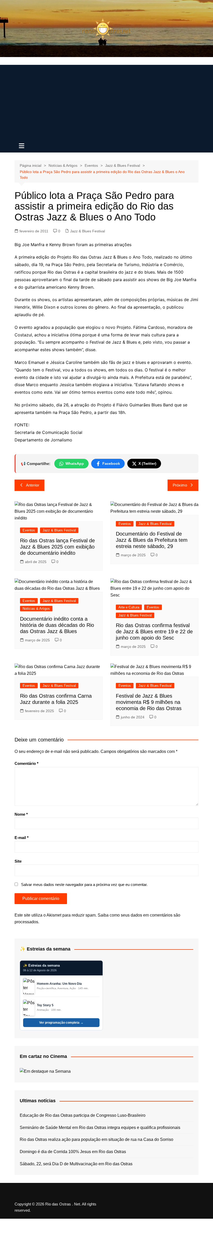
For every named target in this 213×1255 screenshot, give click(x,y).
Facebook (111, 463)
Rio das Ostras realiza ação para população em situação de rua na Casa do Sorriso (96, 1139)
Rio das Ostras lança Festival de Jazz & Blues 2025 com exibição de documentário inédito (57, 547)
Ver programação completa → (61, 1022)
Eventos (29, 530)
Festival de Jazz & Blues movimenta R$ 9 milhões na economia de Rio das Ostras (149, 702)
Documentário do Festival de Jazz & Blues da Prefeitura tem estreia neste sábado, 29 (152, 540)
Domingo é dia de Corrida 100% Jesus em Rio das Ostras (73, 1151)
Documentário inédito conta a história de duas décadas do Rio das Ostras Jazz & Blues (57, 625)
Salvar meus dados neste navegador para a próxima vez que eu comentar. (84, 884)
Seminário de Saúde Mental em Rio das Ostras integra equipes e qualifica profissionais (100, 1127)
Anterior (32, 485)
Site (18, 861)
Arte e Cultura (128, 607)
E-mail (22, 837)
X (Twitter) (147, 463)
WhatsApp (74, 463)
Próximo (180, 485)
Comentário (26, 763)
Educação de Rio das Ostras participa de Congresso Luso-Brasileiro (82, 1115)
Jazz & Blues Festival (87, 231)
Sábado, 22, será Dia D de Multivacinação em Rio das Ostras (76, 1164)
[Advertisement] (106, 101)
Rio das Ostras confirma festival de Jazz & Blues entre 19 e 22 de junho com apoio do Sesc (154, 631)
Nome (21, 814)
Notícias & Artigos (36, 609)
